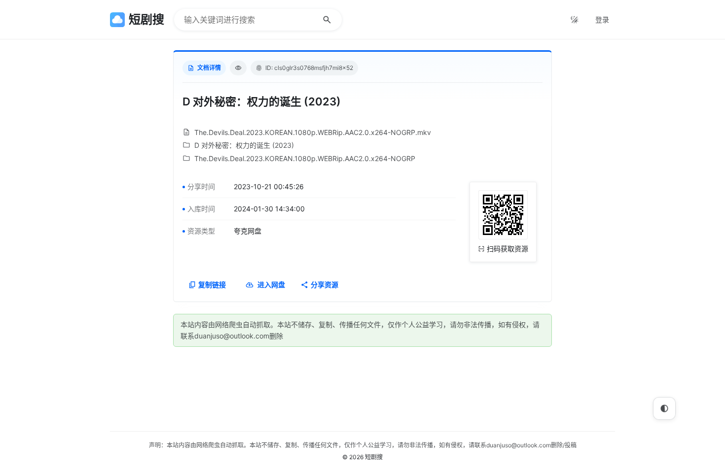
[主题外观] (574, 20)
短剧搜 (374, 457)
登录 (602, 19)
